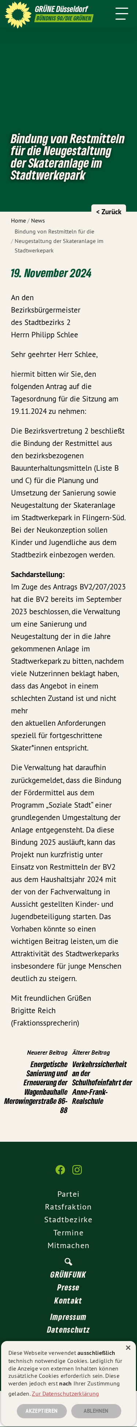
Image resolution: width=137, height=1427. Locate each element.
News (38, 220)
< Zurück (108, 211)
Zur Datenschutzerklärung (65, 1393)
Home (18, 220)
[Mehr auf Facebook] (60, 1173)
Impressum (68, 1317)
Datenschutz (68, 1329)
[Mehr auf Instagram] (77, 1173)
